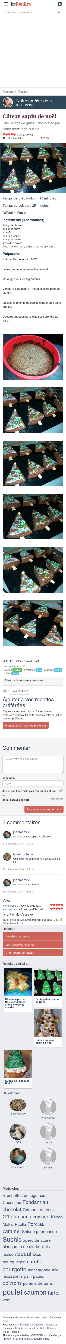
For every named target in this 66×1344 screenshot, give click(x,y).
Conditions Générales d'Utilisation (21, 1317)
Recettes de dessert (18, 936)
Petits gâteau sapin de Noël (47, 1000)
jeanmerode (21, 831)
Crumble (31, 1328)
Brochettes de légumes (24, 1195)
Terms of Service (33, 1338)
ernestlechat (48, 1117)
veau (7, 1299)
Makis (8, 1224)
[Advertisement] (33, 53)
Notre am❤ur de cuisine (40, 100)
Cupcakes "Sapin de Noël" (17, 1082)
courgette (14, 1269)
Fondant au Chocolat (31, 1324)
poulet (13, 1291)
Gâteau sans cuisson (26, 1216)
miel (55, 1269)
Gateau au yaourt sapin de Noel (46, 1041)
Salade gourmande (39, 1231)
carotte (34, 1261)
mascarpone (39, 1269)
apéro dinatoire (37, 1240)
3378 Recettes (24, 105)
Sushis (12, 1238)
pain (28, 1276)
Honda (48, 1142)
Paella (20, 1224)
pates (38, 1276)
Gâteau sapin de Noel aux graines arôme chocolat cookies (15, 1003)
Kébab (57, 1216)
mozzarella (13, 1276)
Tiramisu (19, 1328)
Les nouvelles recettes (19, 944)
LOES (18, 1142)
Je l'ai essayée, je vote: (16, 799)
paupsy (48, 1167)
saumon (35, 1291)
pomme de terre (37, 1283)
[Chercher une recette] (59, 12)
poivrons (12, 1282)
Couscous (12, 1202)
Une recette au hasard (19, 952)
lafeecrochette (23, 854)
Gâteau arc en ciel (39, 1209)
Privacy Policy (10, 1338)
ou (4, 795)
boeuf (24, 1253)
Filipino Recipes (47, 1328)
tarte (53, 1292)
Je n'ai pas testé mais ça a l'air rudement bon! (29, 790)
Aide (44, 1317)
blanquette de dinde (21, 1246)
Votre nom (8, 777)
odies (21, 4)
